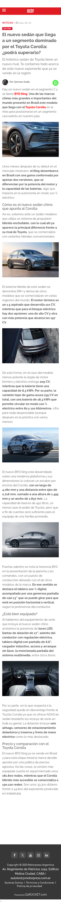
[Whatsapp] (55, 83)
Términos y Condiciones (40, 882)
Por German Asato (20, 81)
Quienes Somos (14, 882)
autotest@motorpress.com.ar (30, 878)
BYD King (7, 29)
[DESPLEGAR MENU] (4, 10)
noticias (7, 22)
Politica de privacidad (29, 886)
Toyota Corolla (35, 107)
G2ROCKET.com (36, 894)
